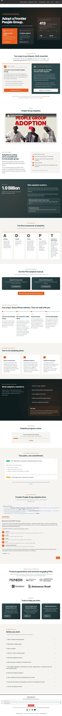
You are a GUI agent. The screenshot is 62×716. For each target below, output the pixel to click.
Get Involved (42, 2)
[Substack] (27, 710)
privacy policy (41, 707)
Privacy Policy (31, 713)
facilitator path (46, 96)
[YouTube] (35, 710)
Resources (30, 2)
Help (52, 2)
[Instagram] (30, 710)
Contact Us (37, 713)
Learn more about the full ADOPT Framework (30, 293)
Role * (2, 703)
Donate (57, 2)
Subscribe (31, 705)
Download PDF (17, 286)
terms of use (47, 707)
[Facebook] (32, 710)
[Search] (61, 2)
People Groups (23, 2)
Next (58, 557)
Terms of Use (26, 713)
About (48, 2)
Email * (2, 700)
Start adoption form (15, 90)
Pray (36, 2)
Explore (6, 616)
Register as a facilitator (45, 90)
